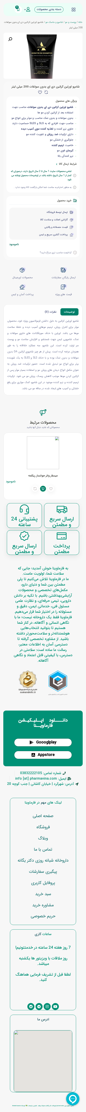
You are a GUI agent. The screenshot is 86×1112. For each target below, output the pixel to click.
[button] (10, 39)
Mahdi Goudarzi (17, 1106)
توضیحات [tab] (69, 312)
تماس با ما (43, 849)
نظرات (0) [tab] (50, 312)
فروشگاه (43, 827)
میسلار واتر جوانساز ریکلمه (43, 476)
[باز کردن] (25, 9)
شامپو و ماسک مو (54, 22)
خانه (80, 22)
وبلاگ (43, 838)
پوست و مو (70, 22)
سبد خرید (43, 894)
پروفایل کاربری (43, 883)
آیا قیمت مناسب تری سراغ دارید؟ (55, 252)
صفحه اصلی (43, 816)
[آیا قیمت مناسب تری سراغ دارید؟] (75, 252)
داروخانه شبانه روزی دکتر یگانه (43, 860)
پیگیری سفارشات (43, 871)
